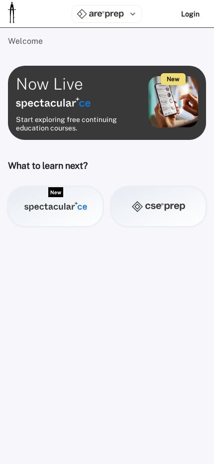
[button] (55, 207)
